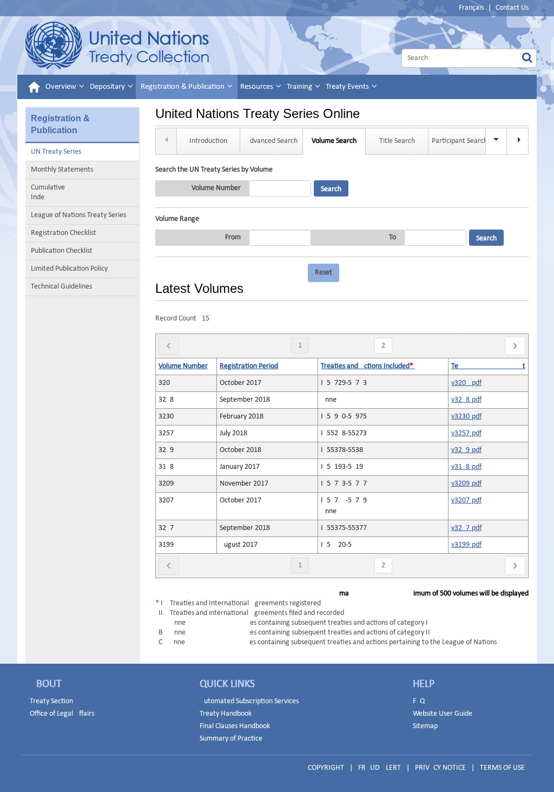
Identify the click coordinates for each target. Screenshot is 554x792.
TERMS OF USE (502, 768)
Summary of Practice (231, 739)
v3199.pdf (466, 545)
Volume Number (183, 366)
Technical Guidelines (61, 287)
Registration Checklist (63, 233)
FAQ (419, 701)
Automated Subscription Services (249, 701)
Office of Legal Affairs (62, 714)
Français (471, 8)
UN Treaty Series (56, 152)
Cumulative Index (70, 192)
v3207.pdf (466, 500)
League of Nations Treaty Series (78, 215)
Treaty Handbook (226, 714)
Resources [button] (257, 87)
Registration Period (249, 366)
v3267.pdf (466, 528)
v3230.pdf (466, 417)
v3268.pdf (466, 400)
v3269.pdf (466, 450)
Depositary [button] (108, 87)
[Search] (527, 58)
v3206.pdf (466, 383)
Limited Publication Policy (69, 269)
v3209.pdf (466, 484)
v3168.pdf (466, 467)
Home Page (117, 45)
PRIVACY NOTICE (440, 768)
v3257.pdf (466, 433)
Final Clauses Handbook (235, 726)
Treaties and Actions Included (368, 366)
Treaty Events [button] (348, 87)
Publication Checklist (62, 251)
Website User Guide (442, 714)
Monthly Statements (62, 170)
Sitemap (425, 726)
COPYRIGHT (326, 768)
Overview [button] (61, 87)
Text (488, 366)
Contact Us (512, 8)
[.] (518, 141)
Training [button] (300, 87)
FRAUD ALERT (379, 768)
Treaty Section (51, 701)
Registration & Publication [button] (183, 87)
